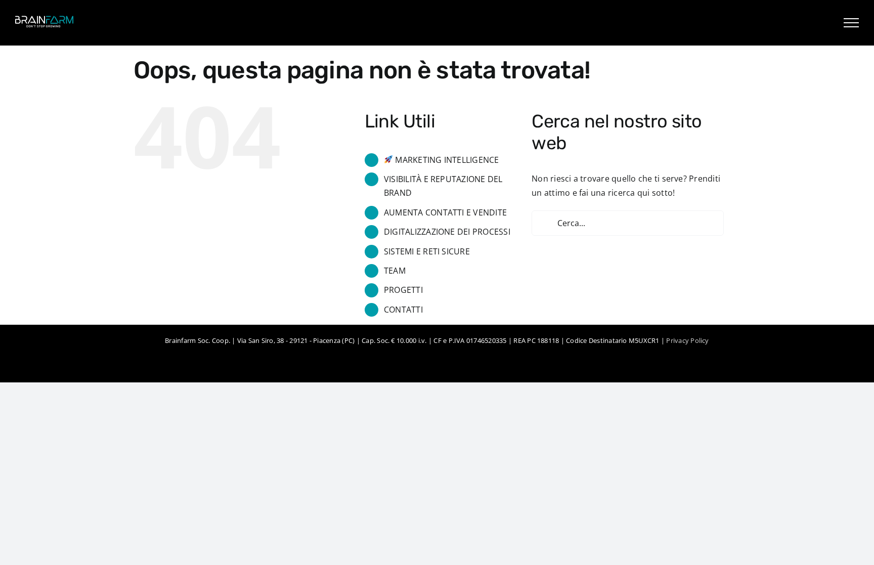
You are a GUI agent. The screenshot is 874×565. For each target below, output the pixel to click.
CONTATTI (403, 309)
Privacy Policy (687, 340)
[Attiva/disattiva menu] (851, 22)
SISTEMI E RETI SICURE (427, 251)
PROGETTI (403, 289)
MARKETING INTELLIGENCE (446, 159)
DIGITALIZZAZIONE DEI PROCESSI (447, 231)
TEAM (395, 270)
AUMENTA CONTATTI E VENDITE (445, 212)
